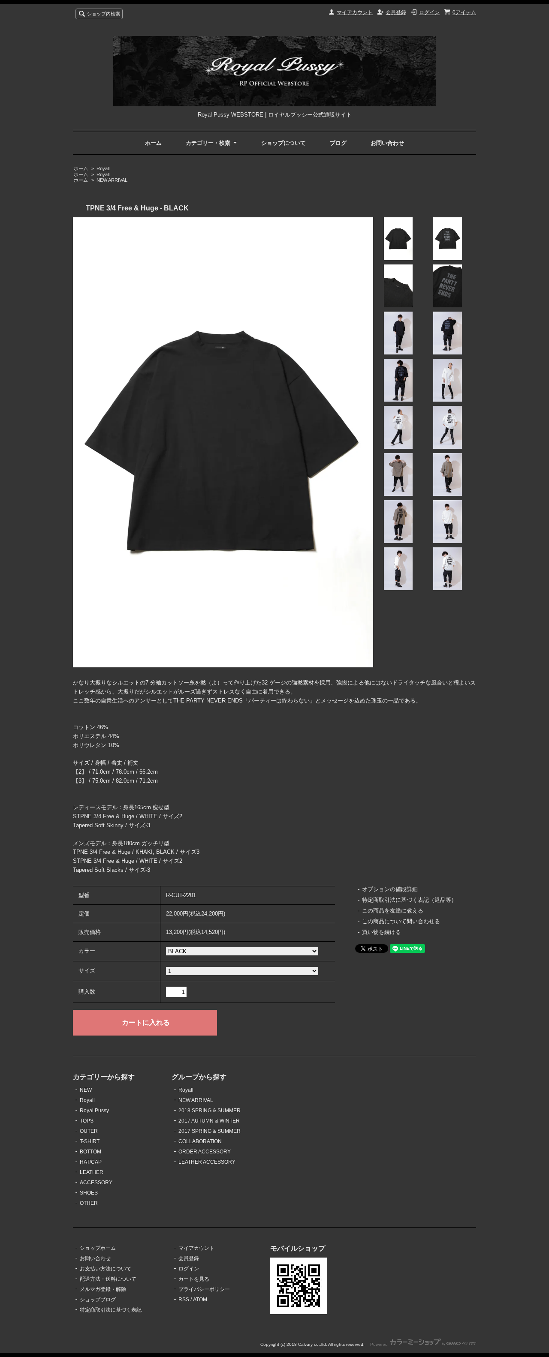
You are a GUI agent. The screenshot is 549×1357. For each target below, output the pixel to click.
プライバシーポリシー (204, 1289)
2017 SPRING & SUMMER (209, 1131)
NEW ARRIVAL (112, 180)
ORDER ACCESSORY (204, 1152)
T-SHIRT (90, 1141)
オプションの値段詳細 (390, 889)
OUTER (89, 1131)
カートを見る (193, 1279)
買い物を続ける (381, 932)
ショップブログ (98, 1300)
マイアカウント (355, 12)
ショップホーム (98, 1248)
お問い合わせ (387, 143)
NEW (86, 1090)
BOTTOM (90, 1152)
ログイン (429, 12)
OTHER (89, 1203)
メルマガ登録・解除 (103, 1289)
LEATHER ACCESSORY (206, 1162)
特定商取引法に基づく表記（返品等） (409, 900)
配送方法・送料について (108, 1279)
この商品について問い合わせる (401, 921)
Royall (103, 168)
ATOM (200, 1300)
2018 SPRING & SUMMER (209, 1111)
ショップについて (283, 143)
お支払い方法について (105, 1269)
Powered (379, 1344)
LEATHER (91, 1172)
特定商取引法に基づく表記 (111, 1310)
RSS (183, 1300)
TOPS (87, 1121)
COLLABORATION (200, 1141)
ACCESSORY (96, 1183)
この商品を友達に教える (392, 910)
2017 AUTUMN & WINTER (209, 1121)
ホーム (153, 143)
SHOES (89, 1193)
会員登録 (396, 12)
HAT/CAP (91, 1162)
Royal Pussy (94, 1111)
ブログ (338, 143)
